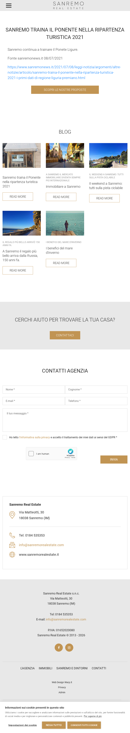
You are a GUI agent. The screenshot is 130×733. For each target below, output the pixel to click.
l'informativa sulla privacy (34, 437)
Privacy (62, 687)
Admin (62, 692)
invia (114, 459)
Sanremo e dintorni (72, 668)
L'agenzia (27, 668)
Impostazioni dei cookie (22, 725)
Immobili (45, 668)
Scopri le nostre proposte (65, 89)
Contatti (99, 668)
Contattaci (65, 335)
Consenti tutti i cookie (84, 725)
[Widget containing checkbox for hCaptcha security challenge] (51, 453)
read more (18, 196)
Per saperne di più (93, 716)
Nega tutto (54, 725)
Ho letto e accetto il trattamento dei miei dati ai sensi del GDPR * (63, 437)
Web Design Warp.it (62, 682)
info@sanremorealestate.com (41, 545)
